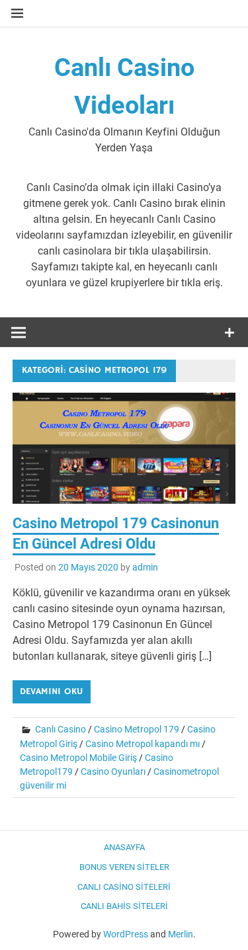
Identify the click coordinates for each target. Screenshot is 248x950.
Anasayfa (124, 847)
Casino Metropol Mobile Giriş (78, 757)
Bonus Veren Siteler (124, 867)
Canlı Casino (60, 729)
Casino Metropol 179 (136, 729)
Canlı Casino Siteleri (124, 887)
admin (145, 567)
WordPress (125, 934)
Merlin (180, 934)
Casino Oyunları (113, 771)
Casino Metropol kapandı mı (142, 743)
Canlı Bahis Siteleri (124, 906)
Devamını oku (51, 691)
